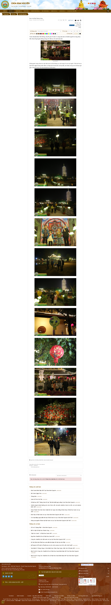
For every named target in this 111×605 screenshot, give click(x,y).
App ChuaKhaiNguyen (96, 595)
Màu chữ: (33, 33)
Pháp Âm (26, 11)
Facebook (11, 595)
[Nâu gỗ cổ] (53, 33)
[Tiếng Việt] (88, 3)
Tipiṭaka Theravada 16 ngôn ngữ (41, 597)
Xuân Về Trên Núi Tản (36, 499)
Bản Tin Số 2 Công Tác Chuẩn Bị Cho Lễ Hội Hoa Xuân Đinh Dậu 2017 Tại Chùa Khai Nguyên (55, 551)
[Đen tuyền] (40, 33)
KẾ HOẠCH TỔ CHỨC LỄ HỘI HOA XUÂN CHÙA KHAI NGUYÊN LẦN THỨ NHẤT (51, 545)
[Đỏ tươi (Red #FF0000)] (43, 33)
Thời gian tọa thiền (59, 595)
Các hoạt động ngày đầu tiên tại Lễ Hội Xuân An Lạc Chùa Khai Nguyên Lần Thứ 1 (52, 517)
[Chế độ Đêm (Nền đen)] (80, 33)
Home (4, 11)
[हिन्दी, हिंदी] (95, 4)
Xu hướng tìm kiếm (71, 11)
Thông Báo (34, 496)
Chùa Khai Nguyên (70, 600)
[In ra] (78, 20)
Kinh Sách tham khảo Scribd (71, 597)
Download (58, 599)
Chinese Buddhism (78, 599)
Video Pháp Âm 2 (61, 600)
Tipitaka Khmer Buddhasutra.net (47, 599)
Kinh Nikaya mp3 (45, 600)
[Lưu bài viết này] (80, 20)
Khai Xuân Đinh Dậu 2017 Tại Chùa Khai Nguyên (43, 490)
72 (65, 20)
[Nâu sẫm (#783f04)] (38, 33)
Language (61, 11)
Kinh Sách (53, 11)
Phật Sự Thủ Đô (87, 600)
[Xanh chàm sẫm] (55, 33)
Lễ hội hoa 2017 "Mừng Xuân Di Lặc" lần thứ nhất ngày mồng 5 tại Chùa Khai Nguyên (53, 502)
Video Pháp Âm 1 (53, 600)
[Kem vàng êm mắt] (76, 33)
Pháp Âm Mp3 (70, 599)
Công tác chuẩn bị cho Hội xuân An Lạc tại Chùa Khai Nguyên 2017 (48, 539)
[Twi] (93, 3)
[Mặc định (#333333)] (37, 33)
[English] (90, 3)
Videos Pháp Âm (35, 11)
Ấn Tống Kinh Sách (83, 595)
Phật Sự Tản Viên (56, 597)
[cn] (95, 3)
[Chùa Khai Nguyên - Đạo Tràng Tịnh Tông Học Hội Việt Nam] (5, 4)
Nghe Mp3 (63, 599)
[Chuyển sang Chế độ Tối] (2, 602)
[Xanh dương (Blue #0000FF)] (47, 33)
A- (58, 20)
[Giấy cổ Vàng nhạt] (75, 33)
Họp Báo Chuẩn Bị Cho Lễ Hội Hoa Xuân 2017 (43, 536)
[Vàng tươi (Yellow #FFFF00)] (48, 33)
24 (74, 31)
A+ (61, 20)
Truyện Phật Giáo (7, 599)
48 (63, 20)
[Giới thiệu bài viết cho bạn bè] (76, 20)
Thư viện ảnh (45, 11)
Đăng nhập (93, 6)
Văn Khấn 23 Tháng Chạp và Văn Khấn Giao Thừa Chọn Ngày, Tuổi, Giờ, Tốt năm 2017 (53, 548)
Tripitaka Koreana (87, 599)
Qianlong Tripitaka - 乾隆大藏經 (13, 600)
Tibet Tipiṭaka (102, 599)
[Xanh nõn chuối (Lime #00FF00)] (45, 33)
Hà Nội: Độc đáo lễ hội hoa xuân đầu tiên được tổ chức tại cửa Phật (48, 542)
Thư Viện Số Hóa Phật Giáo (25, 599)
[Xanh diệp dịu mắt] (78, 33)
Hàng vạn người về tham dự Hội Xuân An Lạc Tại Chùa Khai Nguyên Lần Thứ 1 (51, 520)
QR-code (72, 25)
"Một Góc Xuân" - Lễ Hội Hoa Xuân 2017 (41, 533)
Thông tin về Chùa (42, 580)
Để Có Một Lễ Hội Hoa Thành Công (40, 530)
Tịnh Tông (18, 11)
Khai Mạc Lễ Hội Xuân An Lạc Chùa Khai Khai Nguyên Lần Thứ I (47, 514)
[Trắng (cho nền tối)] (57, 33)
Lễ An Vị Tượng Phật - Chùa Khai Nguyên (41, 527)
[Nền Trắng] (73, 33)
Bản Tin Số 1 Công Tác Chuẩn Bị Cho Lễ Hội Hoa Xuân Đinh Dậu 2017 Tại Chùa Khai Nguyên (54, 555)
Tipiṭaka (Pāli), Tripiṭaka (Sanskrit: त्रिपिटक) (30, 600)
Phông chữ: (34, 31)
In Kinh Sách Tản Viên (97, 600)
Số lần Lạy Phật (71, 595)
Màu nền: (70, 33)
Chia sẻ (71, 20)
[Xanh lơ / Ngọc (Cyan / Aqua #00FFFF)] (50, 33)
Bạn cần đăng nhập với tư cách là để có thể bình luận (48, 479)
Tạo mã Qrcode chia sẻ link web (51, 572)
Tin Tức (11, 11)
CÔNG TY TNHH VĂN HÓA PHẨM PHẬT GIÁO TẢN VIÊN (12, 568)
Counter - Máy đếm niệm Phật (34, 595)
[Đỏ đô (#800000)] (42, 33)
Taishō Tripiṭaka (95, 599)
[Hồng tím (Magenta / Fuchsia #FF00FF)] (52, 33)
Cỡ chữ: (65, 31)
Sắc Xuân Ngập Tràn (36, 493)
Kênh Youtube (20, 595)
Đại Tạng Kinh (15, 599)
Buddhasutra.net (35, 599)
